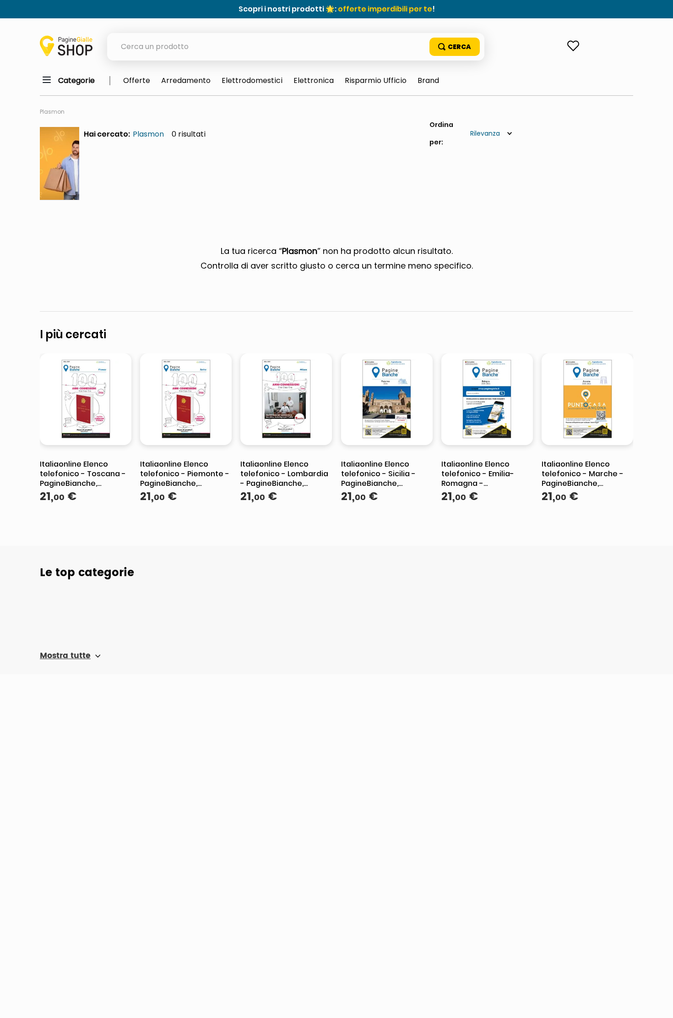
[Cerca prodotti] (454, 47)
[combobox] (295, 47)
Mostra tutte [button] (65, 655)
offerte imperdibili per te (385, 9)
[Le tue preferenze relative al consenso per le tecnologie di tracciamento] (657, 1002)
